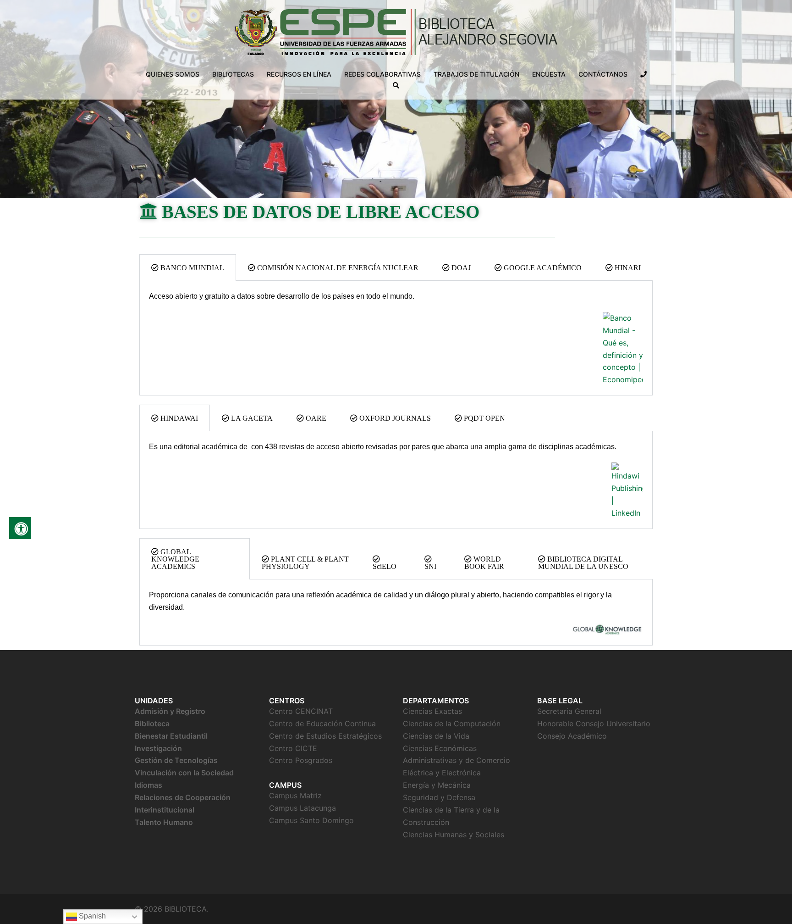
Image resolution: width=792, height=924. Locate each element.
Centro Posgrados (300, 760)
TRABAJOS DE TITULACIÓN (476, 74)
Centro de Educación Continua (322, 723)
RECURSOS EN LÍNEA (299, 74)
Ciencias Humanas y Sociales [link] (453, 834)
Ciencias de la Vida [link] (436, 735)
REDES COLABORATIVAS (382, 74)
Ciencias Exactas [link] (433, 711)
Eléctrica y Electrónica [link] (442, 772)
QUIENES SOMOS (172, 74)
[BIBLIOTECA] (396, 34)
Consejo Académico (572, 735)
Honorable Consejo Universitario (593, 723)
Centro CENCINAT (301, 711)
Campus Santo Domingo (311, 820)
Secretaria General (569, 711)
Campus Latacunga (302, 808)
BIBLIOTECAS (233, 74)
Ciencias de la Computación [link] (451, 723)
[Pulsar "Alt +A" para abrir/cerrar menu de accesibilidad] (20, 528)
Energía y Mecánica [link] (437, 785)
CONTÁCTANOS (602, 74)
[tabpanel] (396, 338)
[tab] (187, 267)
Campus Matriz (295, 795)
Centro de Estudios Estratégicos (325, 735)
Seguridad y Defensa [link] (439, 797)
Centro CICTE (293, 748)
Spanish (91, 916)
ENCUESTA (549, 74)
